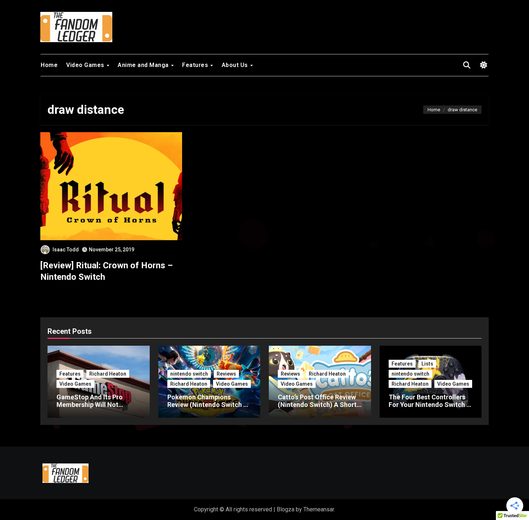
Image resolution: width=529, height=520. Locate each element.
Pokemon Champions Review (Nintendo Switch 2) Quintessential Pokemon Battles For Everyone (208, 408)
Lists (427, 364)
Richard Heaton (107, 374)
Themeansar (318, 509)
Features (196, 65)
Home (49, 65)
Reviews (226, 374)
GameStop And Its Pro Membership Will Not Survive (89, 404)
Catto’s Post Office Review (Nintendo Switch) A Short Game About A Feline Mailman (317, 408)
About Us (236, 65)
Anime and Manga (144, 65)
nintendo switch (189, 374)
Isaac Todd (66, 249)
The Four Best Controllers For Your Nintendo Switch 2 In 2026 (429, 404)
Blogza (285, 509)
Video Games (86, 65)
